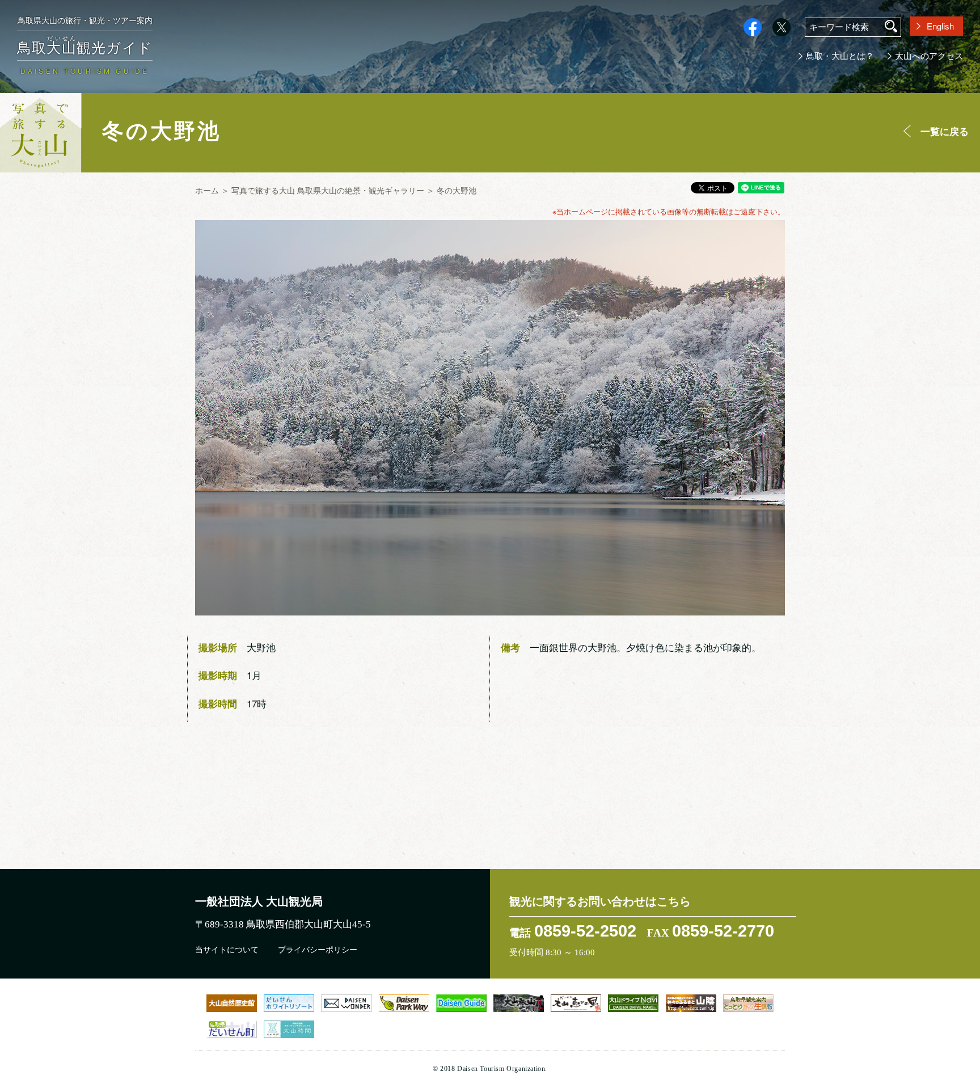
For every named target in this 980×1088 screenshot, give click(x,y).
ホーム (207, 190)
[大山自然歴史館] (231, 1002)
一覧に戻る (944, 131)
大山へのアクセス (929, 56)
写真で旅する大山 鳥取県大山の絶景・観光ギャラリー (327, 190)
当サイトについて (227, 950)
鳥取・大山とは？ (840, 56)
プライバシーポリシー (317, 950)
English (940, 26)
